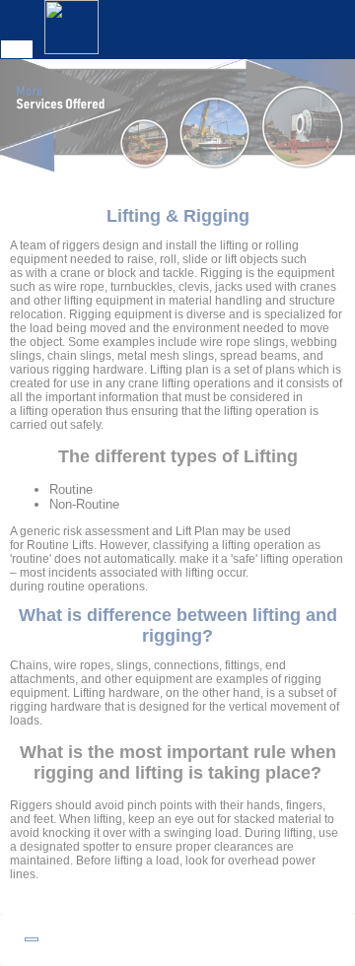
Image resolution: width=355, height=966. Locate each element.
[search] (17, 49)
